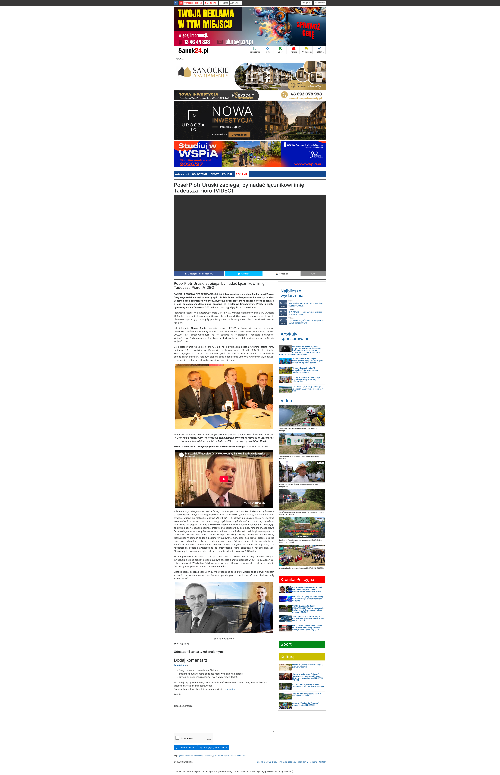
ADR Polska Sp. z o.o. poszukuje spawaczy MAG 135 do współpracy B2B (307, 389)
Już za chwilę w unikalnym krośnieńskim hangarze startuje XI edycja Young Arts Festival (307, 361)
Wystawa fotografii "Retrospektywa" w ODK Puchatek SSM (306, 320)
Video (286, 400)
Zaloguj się (307, 2)
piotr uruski (218, 756)
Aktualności (235, 3)
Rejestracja (320, 2)
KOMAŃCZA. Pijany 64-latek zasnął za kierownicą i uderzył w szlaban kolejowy (307, 599)
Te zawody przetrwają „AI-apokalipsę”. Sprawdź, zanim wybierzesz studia (305, 370)
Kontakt (322, 762)
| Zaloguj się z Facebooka (214, 747)
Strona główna (264, 762)
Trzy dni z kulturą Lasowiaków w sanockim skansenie (306, 695)
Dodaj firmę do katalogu (284, 762)
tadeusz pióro (235, 756)
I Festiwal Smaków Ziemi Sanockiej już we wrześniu (307, 666)
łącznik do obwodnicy (193, 756)
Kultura (288, 656)
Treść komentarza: (183, 706)
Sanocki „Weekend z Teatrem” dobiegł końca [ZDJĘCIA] (305, 704)
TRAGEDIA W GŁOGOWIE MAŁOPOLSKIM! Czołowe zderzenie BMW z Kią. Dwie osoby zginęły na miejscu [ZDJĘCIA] (308, 609)
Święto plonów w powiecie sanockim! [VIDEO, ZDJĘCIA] (301, 568)
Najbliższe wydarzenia (292, 293)
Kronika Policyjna (297, 579)
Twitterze (244, 273)
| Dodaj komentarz (186, 747)
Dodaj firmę (212, 3)
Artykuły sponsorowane (295, 336)
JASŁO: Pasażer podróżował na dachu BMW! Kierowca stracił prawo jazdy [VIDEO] (308, 618)
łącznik (181, 756)
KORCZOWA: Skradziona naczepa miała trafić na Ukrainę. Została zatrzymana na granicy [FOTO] (307, 628)
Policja (294, 52)
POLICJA (227, 174)
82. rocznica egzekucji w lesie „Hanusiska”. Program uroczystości (308, 685)
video (244, 756)
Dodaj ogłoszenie (194, 3)
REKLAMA (241, 174)
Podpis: (178, 694)
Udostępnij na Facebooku (200, 273)
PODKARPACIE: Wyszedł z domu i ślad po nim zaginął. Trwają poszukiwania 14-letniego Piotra (307, 589)
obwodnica (208, 756)
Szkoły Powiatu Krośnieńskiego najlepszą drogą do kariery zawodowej (306, 379)
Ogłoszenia (254, 52)
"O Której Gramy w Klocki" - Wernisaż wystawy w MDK (306, 303)
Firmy (267, 52)
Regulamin (303, 762)
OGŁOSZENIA (199, 174)
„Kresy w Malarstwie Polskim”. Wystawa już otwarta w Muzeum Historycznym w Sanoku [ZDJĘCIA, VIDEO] (307, 677)
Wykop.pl (283, 273)
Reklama (224, 3)
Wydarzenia (307, 52)
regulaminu (229, 689)
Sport (280, 52)
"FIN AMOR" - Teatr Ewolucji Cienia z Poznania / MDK (305, 312)
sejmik (226, 756)
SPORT (215, 174)
